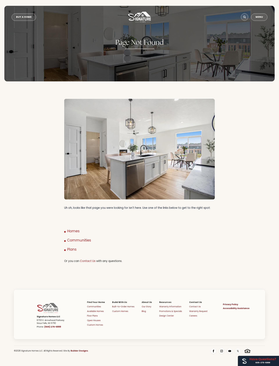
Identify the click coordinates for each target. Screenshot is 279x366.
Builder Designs (79, 351)
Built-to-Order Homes (123, 306)
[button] (244, 17)
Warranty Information (170, 306)
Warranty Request (198, 311)
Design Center (166, 316)
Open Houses (94, 320)
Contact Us (87, 261)
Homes (73, 231)
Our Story (146, 306)
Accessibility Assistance (236, 308)
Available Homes (95, 311)
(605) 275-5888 (52, 327)
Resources (165, 302)
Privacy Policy (230, 304)
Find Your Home (96, 302)
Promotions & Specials (170, 311)
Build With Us (119, 302)
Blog (144, 311)
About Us (147, 302)
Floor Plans (92, 316)
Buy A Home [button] (24, 17)
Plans (71, 250)
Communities (79, 240)
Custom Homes (95, 325)
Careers (193, 316)
